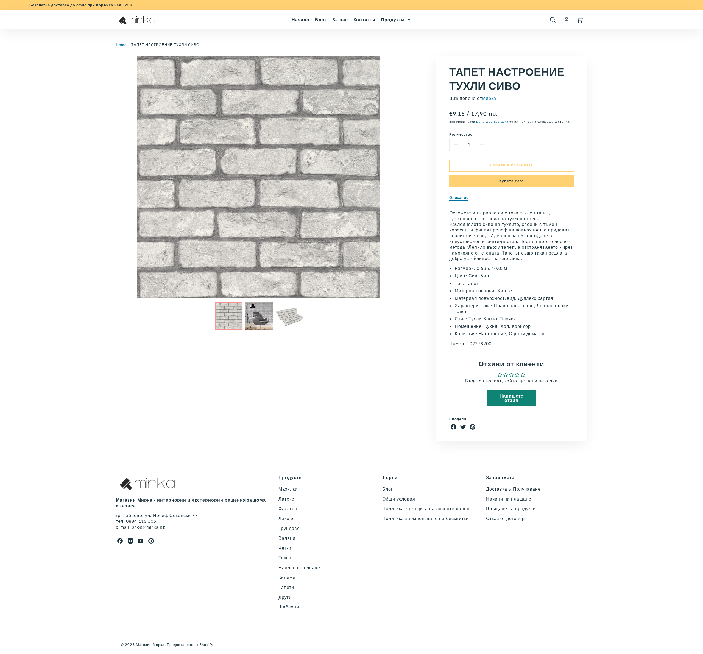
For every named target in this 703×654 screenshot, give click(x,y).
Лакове (286, 518)
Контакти (364, 19)
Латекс (286, 498)
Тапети (286, 587)
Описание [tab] (459, 197)
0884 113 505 (141, 521)
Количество (461, 134)
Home (121, 45)
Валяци (286, 538)
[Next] (405, 177)
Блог (321, 19)
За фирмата (500, 477)
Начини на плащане (508, 498)
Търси (390, 477)
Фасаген (287, 508)
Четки (284, 547)
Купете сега (511, 181)
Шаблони (288, 606)
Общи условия (398, 498)
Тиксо (284, 557)
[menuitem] (300, 19)
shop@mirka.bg (148, 526)
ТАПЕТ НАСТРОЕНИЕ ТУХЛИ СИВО (165, 45)
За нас (340, 19)
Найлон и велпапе (299, 567)
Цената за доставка (492, 121)
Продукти (392, 19)
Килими (286, 577)
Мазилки (288, 488)
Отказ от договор (505, 518)
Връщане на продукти (511, 508)
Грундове (289, 528)
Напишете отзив (512, 398)
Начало (300, 19)
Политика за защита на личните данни (426, 508)
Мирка (489, 98)
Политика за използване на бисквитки (425, 518)
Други (285, 597)
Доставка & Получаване (513, 488)
